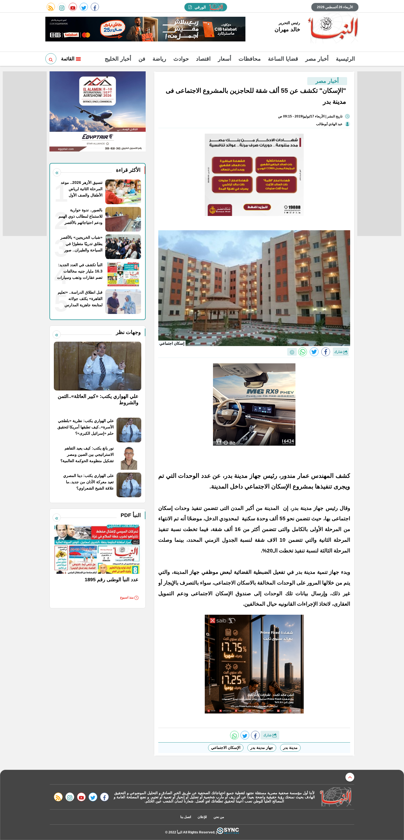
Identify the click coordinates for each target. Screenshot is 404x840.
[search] (50, 58)
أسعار (224, 59)
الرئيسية (345, 59)
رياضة (159, 59)
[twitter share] (314, 351)
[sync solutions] (228, 832)
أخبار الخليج (118, 59)
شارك (338, 352)
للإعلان (202, 817)
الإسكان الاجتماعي (225, 747)
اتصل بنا (185, 817)
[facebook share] (325, 351)
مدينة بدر (290, 747)
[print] (292, 352)
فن (142, 59)
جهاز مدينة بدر (261, 747)
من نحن (219, 817)
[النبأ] (332, 28)
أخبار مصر (317, 59)
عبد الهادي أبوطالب (329, 124)
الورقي (200, 7)
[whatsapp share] (302, 351)
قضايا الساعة (283, 59)
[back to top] (349, 777)
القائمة (68, 58)
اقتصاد (203, 59)
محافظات (250, 59)
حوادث (181, 59)
